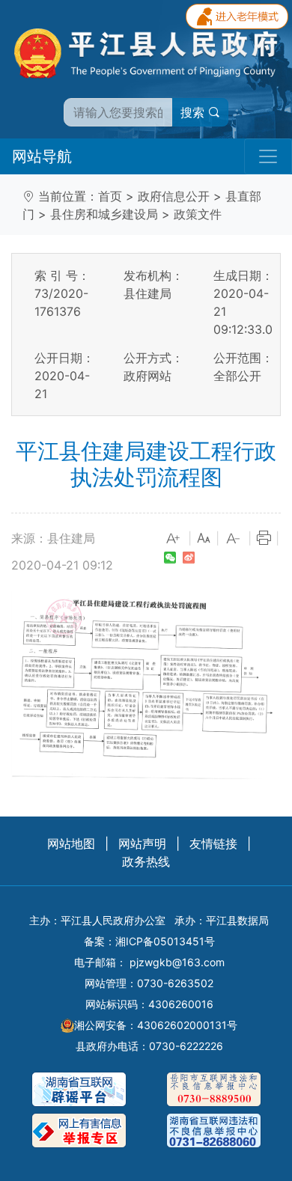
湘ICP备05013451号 (165, 941)
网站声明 (142, 843)
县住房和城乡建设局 (104, 214)
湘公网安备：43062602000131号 (155, 1025)
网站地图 (71, 843)
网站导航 (42, 156)
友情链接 (213, 843)
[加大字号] (173, 538)
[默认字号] (203, 538)
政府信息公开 (174, 196)
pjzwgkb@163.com (177, 962)
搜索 (194, 112)
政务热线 (146, 861)
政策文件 (198, 214)
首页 (110, 196)
